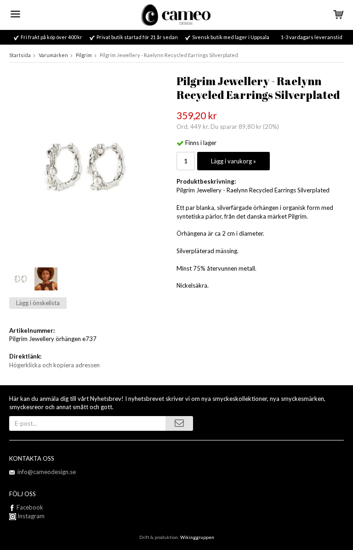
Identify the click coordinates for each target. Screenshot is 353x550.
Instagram (30, 516)
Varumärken (53, 55)
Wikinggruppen (197, 537)
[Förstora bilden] (84, 166)
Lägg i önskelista (38, 303)
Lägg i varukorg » (233, 161)
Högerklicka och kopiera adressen (54, 365)
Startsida (20, 55)
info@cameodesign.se (46, 471)
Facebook (30, 507)
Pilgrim (84, 55)
